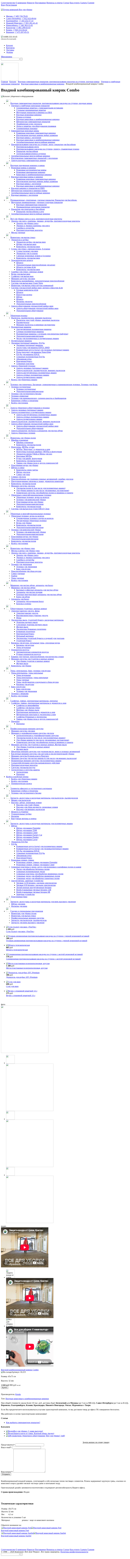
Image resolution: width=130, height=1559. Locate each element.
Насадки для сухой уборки (27, 805)
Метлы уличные (18, 232)
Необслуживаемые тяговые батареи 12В (33, 890)
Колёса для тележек (19, 403)
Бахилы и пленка (23, 604)
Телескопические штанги (22, 260)
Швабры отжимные (19, 440)
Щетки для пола (23, 472)
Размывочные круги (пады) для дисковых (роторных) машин (42, 350)
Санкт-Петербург (13, 18)
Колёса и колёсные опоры (17, 777)
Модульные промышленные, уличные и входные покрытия (37, 202)
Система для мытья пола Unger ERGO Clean (30, 509)
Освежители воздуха (20, 650)
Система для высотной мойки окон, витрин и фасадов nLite (37, 288)
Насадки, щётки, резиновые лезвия (26, 802)
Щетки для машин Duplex (27, 837)
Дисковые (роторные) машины (29, 345)
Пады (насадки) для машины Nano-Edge (33, 352)
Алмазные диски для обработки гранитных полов (38, 878)
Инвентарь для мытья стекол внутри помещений (32, 285)
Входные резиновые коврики (29, 115)
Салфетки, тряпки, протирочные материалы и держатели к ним (38, 703)
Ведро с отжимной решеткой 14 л (20, 995)
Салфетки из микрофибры (27, 705)
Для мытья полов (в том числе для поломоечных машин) (40, 488)
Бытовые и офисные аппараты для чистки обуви (37, 590)
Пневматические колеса (21, 783)
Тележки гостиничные (21, 387)
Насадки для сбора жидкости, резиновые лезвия (37, 807)
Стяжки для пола (18, 477)
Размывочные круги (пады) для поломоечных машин (39, 846)
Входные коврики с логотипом (24, 195)
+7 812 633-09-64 (29, 18)
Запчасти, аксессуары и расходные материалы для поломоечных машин (42, 823)
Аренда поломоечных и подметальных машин (31, 412)
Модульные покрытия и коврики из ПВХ (34, 112)
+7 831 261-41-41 (30, 23)
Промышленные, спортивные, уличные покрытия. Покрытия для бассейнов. (44, 200)
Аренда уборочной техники (23, 366)
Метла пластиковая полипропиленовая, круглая (26, 968)
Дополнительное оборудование (29, 311)
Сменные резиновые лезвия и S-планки (33, 256)
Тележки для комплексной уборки (31, 500)
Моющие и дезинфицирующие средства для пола (32, 733)
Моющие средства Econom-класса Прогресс (30, 756)
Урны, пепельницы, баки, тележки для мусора (31, 671)
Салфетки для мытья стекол (28, 708)
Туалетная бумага (23, 641)
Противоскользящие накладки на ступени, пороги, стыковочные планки (47, 149)
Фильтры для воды (24, 301)
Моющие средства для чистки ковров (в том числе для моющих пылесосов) (44, 758)
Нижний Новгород (14, 23)
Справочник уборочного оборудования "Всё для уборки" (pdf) (38, 1436)
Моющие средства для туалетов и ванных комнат (32, 659)
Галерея (90, 3)
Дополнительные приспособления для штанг (35, 265)
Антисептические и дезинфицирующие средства (37, 735)
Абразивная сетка (23, 359)
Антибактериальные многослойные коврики (35, 142)
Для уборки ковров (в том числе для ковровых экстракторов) (42, 490)
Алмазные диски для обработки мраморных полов (38, 876)
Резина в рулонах (23, 117)
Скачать (83, 3)
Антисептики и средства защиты (25, 770)
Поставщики (40, 3)
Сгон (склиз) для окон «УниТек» (20, 931)
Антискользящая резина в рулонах (31, 154)
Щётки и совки (17, 468)
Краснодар (10, 28)
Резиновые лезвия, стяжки (22, 860)
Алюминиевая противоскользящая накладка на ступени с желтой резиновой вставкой (43, 959)
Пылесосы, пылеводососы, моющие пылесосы (31, 318)
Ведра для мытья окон (20, 274)
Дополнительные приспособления (31, 304)
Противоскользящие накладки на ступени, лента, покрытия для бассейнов (43, 144)
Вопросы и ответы (54, 3)
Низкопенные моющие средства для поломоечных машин (36, 761)
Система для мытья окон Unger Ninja (27, 283)
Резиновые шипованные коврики (30, 172)
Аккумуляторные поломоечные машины (33, 329)
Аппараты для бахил (20, 599)
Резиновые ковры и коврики (23, 168)
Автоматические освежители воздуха (32, 652)
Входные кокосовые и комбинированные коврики (42, 84)
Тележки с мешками (20, 693)
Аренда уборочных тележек (23, 433)
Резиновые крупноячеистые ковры (31, 170)
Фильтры (15, 816)
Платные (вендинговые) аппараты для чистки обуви (39, 594)
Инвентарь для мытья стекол (23, 237)
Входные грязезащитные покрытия (31, 205)
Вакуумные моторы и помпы (23, 818)
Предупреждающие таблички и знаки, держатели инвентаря (37, 481)
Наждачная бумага (24, 361)
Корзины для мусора (25, 645)
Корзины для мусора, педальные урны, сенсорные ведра (35, 643)
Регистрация (11, 5)
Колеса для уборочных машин (24, 380)
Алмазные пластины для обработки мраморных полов (39, 874)
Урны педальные (23, 647)
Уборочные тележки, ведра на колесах (32, 497)
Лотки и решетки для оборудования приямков (36, 126)
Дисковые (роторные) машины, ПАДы (28, 343)
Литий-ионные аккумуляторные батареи (33, 887)
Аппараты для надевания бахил (30, 601)
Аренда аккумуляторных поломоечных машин (36, 373)
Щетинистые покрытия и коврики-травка (29, 191)
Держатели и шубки (20, 240)
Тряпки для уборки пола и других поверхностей (37, 463)
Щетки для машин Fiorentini (28, 828)
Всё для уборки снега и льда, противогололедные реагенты (36, 219)
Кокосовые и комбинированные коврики (34, 175)
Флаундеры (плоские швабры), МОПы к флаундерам (39, 452)
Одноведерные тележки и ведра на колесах (35, 518)
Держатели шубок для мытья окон (31, 242)
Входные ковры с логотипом (28, 138)
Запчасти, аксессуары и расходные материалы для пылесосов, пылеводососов (44, 798)
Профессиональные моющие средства (27, 729)
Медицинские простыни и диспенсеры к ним (36, 714)
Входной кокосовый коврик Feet (15, 1530)
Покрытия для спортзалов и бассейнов (28, 209)
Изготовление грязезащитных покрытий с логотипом (34, 158)
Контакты (10, 48)
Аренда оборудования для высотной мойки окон (32, 306)
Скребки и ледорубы (25, 228)
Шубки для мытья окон (26, 244)
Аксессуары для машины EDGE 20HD (33, 348)
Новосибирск (12, 25)
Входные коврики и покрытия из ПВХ (28, 188)
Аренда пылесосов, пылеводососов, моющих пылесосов (40, 370)
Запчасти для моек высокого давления (27, 923)
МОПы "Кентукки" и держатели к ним (33, 449)
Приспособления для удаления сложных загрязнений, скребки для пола (42, 479)
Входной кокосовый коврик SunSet (16, 1536)
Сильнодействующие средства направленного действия (35, 763)
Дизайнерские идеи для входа (29, 124)
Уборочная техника (19, 315)
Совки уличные (18, 573)
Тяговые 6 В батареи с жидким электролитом (36, 885)
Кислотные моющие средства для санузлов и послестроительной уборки (42, 754)
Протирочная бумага (25, 634)
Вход (3, 5)
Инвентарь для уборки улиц (23, 548)
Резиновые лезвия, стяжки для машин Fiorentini (36, 862)
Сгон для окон (12, 986)
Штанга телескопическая (17, 950)
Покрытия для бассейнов (27, 151)
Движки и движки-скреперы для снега (33, 226)
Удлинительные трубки (21, 814)
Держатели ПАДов (19, 842)
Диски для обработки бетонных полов (33, 869)
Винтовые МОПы (24, 456)
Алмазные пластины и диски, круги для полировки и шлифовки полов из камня (46, 867)
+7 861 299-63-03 (23, 28)
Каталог (9, 45)
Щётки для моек (18, 904)
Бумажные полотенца (25, 631)
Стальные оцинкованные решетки (31, 110)
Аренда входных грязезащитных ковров (28, 160)
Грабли (14, 576)
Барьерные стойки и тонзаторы (24, 400)
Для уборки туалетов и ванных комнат (33, 661)
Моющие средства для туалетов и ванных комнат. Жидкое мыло (39, 745)
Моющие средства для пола (23, 486)
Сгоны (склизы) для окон (27, 251)
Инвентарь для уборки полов (23, 438)
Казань (9, 30)
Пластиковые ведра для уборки (24, 465)
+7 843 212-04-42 (20, 30)
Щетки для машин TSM (26, 830)
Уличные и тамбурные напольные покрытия (30, 106)
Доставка (10, 50)
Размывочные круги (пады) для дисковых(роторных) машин (42, 849)
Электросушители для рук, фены (25, 611)
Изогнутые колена (24, 295)
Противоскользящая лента (27, 147)
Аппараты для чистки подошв (29, 592)
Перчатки (15, 721)
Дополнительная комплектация (29, 336)
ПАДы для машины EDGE (27, 354)
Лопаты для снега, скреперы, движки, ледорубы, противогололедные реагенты (45, 221)
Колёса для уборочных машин (24, 779)
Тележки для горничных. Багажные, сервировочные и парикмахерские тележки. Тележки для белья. (54, 384)
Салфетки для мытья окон (22, 276)
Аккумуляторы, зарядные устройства (27, 881)
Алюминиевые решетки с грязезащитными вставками (39, 108)
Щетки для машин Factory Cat (29, 835)
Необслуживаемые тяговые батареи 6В (33, 892)
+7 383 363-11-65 (25, 25)
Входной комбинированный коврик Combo (20, 1370)
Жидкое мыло (22, 627)
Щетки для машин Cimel (26, 833)
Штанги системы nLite (26, 267)
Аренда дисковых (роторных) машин (32, 368)
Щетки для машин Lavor (26, 839)
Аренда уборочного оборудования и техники (30, 408)
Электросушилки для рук (27, 613)
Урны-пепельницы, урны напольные (27, 673)
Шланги (19, 299)
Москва (9, 16)
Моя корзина (6, 57)
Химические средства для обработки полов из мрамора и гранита (44, 493)
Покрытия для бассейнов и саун (30, 211)
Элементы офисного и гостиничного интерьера (31, 788)
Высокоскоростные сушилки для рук (32, 615)
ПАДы (14, 844)
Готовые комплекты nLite (27, 290)
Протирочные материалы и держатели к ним (35, 712)
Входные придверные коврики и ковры (28, 165)
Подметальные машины (21, 341)
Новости (30, 3)
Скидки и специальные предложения (27, 911)
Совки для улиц (23, 474)
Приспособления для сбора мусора (26, 571)
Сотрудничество (8, 3)
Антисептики (22, 772)
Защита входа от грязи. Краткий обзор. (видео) (34, 1433)
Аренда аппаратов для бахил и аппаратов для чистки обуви (37, 431)
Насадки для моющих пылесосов (30, 809)
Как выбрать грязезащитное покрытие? (23, 1422)
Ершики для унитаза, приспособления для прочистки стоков (37, 657)
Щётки (19, 297)
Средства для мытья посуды (23, 767)
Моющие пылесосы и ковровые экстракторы (35, 325)
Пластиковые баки (19, 897)
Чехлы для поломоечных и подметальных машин (37, 338)
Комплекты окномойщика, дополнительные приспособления (37, 281)
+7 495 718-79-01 (20, 16)
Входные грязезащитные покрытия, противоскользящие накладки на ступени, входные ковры (58, 82)
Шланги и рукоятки (19, 812)
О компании (21, 3)
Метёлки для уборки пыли (27, 710)
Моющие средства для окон (23, 279)
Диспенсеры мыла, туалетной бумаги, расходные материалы (37, 620)
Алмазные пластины (25, 364)
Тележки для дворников (21, 564)
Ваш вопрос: (7, 1472)
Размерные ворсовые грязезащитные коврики (36, 133)
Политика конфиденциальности (74, 1552)
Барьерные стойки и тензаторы (24, 791)
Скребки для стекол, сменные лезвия (27, 272)
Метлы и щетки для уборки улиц (25, 551)
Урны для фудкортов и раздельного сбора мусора (37, 682)
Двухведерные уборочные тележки (31, 520)
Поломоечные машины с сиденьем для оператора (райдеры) (42, 334)
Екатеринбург (12, 21)
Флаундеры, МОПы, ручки (22, 447)
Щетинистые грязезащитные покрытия (33, 122)
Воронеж (10, 32)
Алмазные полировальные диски (30, 871)
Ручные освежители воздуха (28, 654)
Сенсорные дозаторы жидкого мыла (31, 625)
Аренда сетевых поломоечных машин (32, 375)
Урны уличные (17, 578)
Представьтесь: (8, 1445)
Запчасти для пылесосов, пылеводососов (29, 920)
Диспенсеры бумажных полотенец (31, 629)
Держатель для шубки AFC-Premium (21, 977)
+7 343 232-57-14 (26, 21)
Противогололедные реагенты (29, 230)
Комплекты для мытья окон (28, 247)
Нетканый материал (25, 636)
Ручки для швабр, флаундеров (29, 458)
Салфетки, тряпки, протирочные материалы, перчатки (34, 701)
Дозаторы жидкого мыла (27, 622)
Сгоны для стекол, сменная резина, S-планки (30, 249)
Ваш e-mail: (6, 1447)
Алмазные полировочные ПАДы (30, 357)
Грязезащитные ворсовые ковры (25, 131)
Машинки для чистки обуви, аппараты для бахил (32, 585)
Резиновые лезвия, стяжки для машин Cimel (35, 865)
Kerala (18, 1394)
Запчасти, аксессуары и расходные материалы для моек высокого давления (43, 902)
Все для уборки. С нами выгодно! (28, 1431)
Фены (18, 618)
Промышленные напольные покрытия (33, 207)
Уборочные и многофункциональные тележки (31, 495)
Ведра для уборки (24, 523)
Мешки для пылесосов (21, 800)
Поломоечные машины (21, 327)
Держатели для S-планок (27, 253)
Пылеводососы (22, 322)
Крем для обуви (23, 597)
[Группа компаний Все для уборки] (16, 10)
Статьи (66, 3)
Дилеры (9, 52)
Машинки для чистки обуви (23, 588)
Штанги (19, 263)
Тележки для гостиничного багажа (26, 394)
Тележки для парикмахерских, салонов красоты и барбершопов (38, 398)
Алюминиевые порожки (26, 128)
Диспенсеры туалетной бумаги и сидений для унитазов (40, 638)
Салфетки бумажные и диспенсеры (31, 717)
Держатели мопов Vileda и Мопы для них (34, 454)
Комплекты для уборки (21, 666)
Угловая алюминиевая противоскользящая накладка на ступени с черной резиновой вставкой (46, 941)
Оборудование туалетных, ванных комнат (29, 609)
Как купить (75, 3)
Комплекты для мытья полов (28, 445)
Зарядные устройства (25, 894)
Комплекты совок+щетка (27, 470)
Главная (4, 82)
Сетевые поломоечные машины (30, 331)
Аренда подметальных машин (29, 377)
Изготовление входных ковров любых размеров (37, 135)
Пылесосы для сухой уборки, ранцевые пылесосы (37, 320)
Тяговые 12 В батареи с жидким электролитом (36, 883)
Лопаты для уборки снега (27, 223)
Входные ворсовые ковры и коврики (27, 177)
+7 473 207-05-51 (21, 32)
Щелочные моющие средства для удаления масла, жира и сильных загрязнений (45, 751)
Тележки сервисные (19, 396)
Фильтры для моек (19, 906)
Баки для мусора (23, 569)
